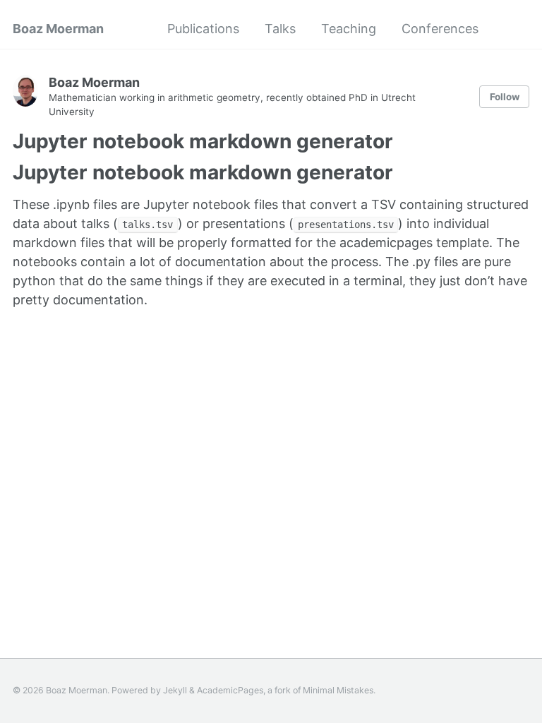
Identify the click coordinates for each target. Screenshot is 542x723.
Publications (203, 28)
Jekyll (175, 690)
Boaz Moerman (58, 28)
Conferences (440, 28)
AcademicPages (230, 690)
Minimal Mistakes (338, 690)
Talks (280, 28)
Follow (504, 96)
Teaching (348, 28)
